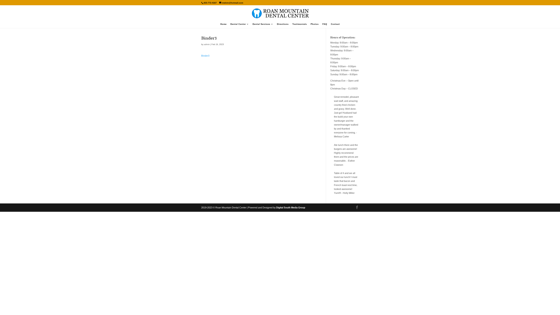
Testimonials (299, 24)
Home (223, 24)
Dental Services (261, 24)
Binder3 (205, 56)
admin (207, 44)
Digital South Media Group (290, 207)
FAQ (324, 24)
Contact (335, 24)
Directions (283, 24)
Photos (315, 24)
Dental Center (238, 24)
